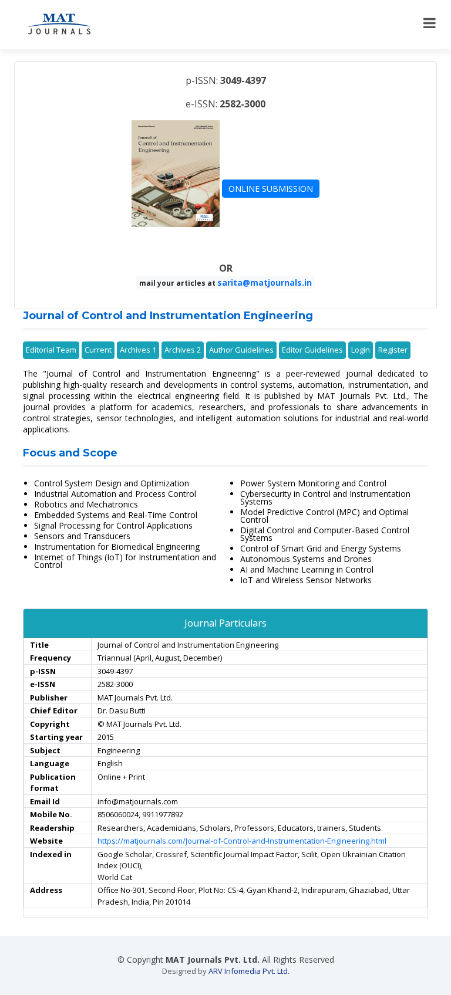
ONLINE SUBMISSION (270, 188)
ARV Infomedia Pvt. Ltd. (249, 971)
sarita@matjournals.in (264, 282)
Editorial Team (51, 349)
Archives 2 (182, 349)
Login (360, 349)
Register (393, 349)
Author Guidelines (241, 349)
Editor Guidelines (312, 349)
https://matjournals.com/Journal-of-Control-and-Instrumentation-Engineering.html (241, 840)
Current (98, 349)
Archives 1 (138, 349)
